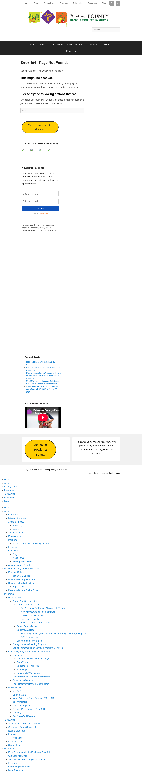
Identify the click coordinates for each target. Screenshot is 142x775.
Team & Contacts (16, 532)
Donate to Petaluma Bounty (40, 449)
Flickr (105, 35)
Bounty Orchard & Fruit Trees (22, 583)
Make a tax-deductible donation (40, 127)
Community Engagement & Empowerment (29, 651)
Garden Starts (19, 695)
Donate (12, 734)
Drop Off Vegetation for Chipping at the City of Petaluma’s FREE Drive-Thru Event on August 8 (43, 375)
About (36, 3)
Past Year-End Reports (23, 716)
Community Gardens (22, 680)
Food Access (14, 597)
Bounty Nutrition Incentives (25, 601)
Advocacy (17, 525)
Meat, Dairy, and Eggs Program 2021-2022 (33, 698)
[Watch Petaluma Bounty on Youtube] (32, 151)
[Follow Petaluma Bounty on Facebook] (24, 151)
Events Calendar (16, 731)
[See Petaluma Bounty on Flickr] (50, 151)
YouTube (99, 35)
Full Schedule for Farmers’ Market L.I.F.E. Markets (45, 608)
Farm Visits (22, 662)
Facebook (81, 35)
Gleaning (12, 763)
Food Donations (16, 741)
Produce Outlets (16, 572)
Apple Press (18, 587)
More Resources (16, 770)
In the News (18, 558)
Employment (14, 536)
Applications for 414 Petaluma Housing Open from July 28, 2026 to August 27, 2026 (42, 389)
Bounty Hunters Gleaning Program (29, 644)
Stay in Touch (15, 745)
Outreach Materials (17, 756)
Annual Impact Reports (19, 565)
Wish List (16, 738)
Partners (12, 540)
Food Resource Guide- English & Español (29, 752)
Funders (12, 547)
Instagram (111, 35)
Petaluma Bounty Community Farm (67, 44)
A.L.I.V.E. (16, 691)
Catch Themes (114, 473)
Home (26, 3)
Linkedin (93, 35)
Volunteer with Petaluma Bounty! (33, 658)
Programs (64, 3)
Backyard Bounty (20, 702)
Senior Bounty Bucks (27, 626)
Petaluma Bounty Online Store (23, 590)
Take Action (78, 3)
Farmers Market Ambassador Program (31, 677)
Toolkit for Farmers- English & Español (27, 759)
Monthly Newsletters (22, 561)
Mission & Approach (18, 518)
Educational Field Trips (28, 666)
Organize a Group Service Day (23, 727)
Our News (13, 551)
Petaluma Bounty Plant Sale (22, 579)
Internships (22, 669)
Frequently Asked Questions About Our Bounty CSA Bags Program (53, 633)
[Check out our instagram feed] (41, 151)
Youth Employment (21, 705)
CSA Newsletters (29, 637)
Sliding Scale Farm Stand (29, 641)
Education (17, 655)
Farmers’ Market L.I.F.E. (28, 604)
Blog (104, 3)
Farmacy (16, 713)
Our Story (13, 514)
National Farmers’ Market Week (36, 623)
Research (17, 529)
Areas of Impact (16, 522)
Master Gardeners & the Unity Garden (30, 543)
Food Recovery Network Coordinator (30, 684)
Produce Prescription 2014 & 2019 (29, 709)
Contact (118, 35)
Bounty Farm (49, 3)
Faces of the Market (30, 619)
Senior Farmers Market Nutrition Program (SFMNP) (37, 648)
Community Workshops (28, 673)
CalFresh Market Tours (32, 615)
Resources (92, 3)
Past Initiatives (15, 687)
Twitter (87, 35)
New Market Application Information (38, 612)
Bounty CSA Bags (21, 576)
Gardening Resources (19, 767)
